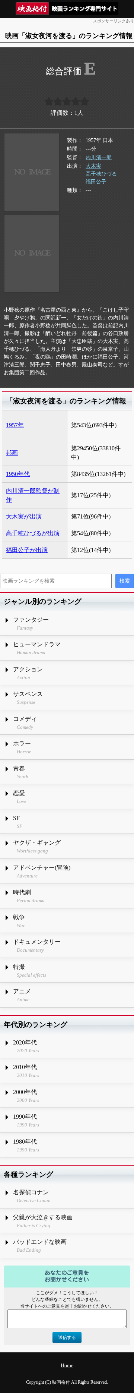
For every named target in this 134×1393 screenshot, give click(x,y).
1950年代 (18, 474)
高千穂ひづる (101, 174)
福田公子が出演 (27, 550)
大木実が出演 (24, 516)
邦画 (12, 453)
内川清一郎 (99, 157)
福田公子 (96, 182)
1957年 (15, 425)
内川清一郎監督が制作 (33, 495)
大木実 (93, 166)
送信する (67, 1337)
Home (67, 1365)
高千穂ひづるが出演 (33, 533)
